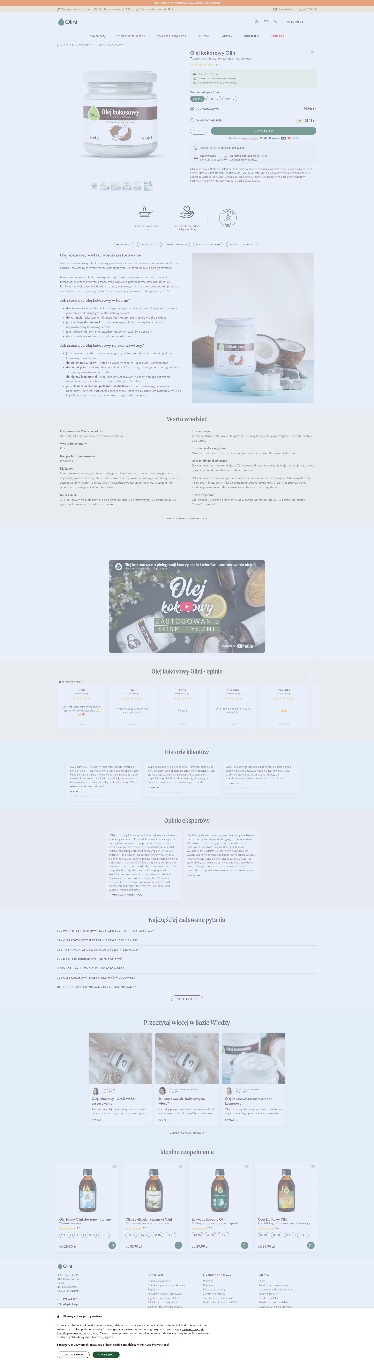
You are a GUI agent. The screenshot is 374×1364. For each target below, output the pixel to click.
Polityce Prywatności (154, 1344)
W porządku (106, 1355)
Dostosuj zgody (73, 1355)
